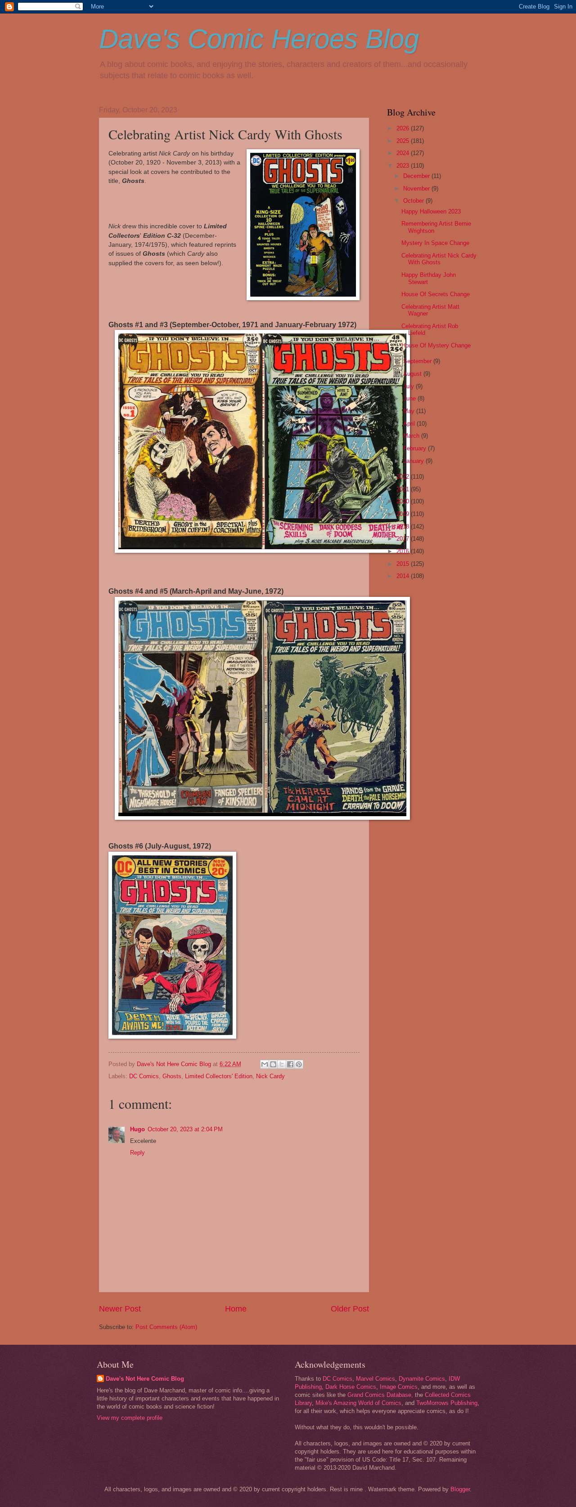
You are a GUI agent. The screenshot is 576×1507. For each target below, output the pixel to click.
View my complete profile (129, 1417)
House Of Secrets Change (435, 294)
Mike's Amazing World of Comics (358, 1403)
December (417, 176)
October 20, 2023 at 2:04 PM (185, 1129)
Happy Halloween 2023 (431, 211)
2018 (403, 526)
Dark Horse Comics (350, 1386)
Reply (137, 1152)
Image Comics (399, 1386)
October (414, 200)
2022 (403, 476)
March (412, 435)
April (410, 423)
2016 (403, 551)
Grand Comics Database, (380, 1394)
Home (236, 1308)
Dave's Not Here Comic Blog (145, 1378)
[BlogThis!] (273, 1064)
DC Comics (144, 1076)
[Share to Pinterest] (298, 1064)
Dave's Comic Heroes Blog (259, 39)
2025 (403, 141)
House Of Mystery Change (436, 345)
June (410, 398)
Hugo (137, 1129)
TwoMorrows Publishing (446, 1403)
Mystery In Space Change (435, 243)
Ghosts (171, 1076)
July (409, 386)
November (417, 188)
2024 (403, 153)
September (418, 361)
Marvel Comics (375, 1378)
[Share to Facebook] (290, 1064)
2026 (403, 128)
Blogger (460, 1489)
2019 (403, 514)
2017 (403, 538)
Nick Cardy (270, 1076)
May (409, 411)
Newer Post (120, 1308)
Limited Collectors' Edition (218, 1076)
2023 (403, 165)
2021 (403, 489)
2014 (403, 576)
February (415, 448)
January (414, 461)
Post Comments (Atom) (166, 1327)
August (413, 373)
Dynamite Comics (422, 1378)
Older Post (350, 1308)
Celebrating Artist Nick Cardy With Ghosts (439, 259)
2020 (403, 501)
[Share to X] (281, 1064)
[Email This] (264, 1064)
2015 (403, 563)
